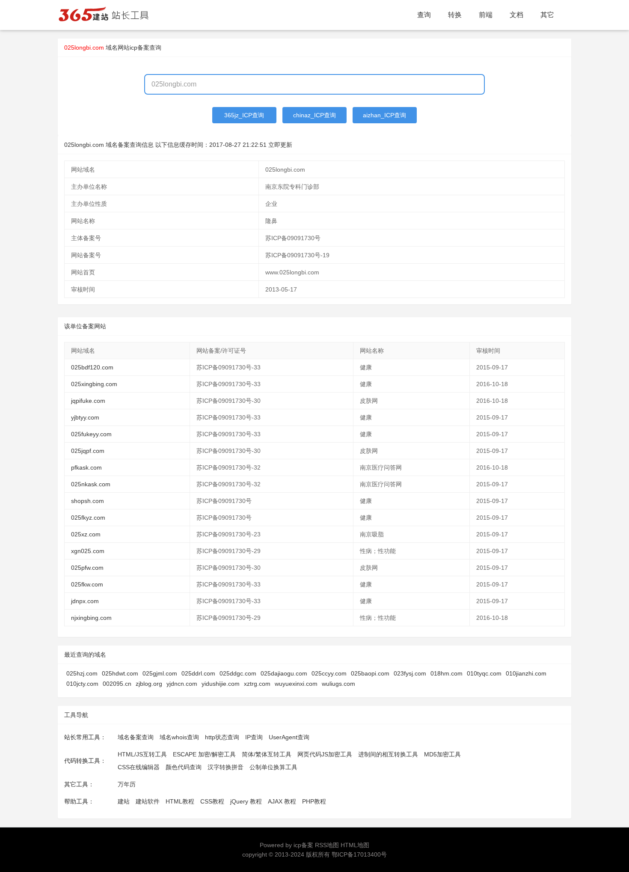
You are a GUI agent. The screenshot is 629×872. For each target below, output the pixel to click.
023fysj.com (410, 673)
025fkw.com (87, 584)
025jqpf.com (87, 450)
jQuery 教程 (246, 801)
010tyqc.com (484, 673)
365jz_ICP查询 (244, 115)
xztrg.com (257, 683)
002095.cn (117, 683)
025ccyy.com (329, 673)
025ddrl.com (198, 673)
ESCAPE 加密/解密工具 (204, 754)
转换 (455, 14)
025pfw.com (87, 567)
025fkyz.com (88, 517)
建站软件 (148, 801)
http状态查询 (222, 737)
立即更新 (280, 144)
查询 (424, 14)
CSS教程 (212, 801)
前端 (486, 14)
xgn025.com (87, 551)
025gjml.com (159, 673)
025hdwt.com (120, 673)
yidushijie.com (221, 683)
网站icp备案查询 (139, 47)
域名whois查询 (179, 737)
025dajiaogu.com (284, 673)
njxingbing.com (91, 617)
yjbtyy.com (85, 417)
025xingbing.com (94, 384)
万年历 (127, 784)
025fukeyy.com (91, 434)
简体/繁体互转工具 (266, 754)
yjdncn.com (181, 683)
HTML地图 (355, 845)
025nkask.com (90, 484)
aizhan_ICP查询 (384, 115)
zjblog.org (149, 683)
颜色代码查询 (184, 767)
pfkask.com (86, 467)
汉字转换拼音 (225, 767)
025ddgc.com (238, 673)
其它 (547, 14)
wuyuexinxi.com (296, 683)
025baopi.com (370, 673)
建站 (124, 801)
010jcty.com (82, 683)
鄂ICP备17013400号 (359, 854)
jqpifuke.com (88, 400)
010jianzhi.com (526, 673)
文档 (516, 14)
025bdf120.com (92, 367)
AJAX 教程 (282, 801)
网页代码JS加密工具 (324, 754)
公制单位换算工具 (273, 767)
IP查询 (254, 737)
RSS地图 (327, 845)
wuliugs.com (338, 683)
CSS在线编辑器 (139, 767)
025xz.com (86, 534)
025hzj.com (82, 673)
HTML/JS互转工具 (142, 754)
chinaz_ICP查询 (314, 115)
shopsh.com (87, 500)
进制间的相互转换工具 (388, 754)
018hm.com (446, 673)
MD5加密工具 (442, 754)
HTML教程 (180, 801)
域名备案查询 (136, 737)
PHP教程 (314, 801)
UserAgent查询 (289, 737)
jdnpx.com (85, 601)
